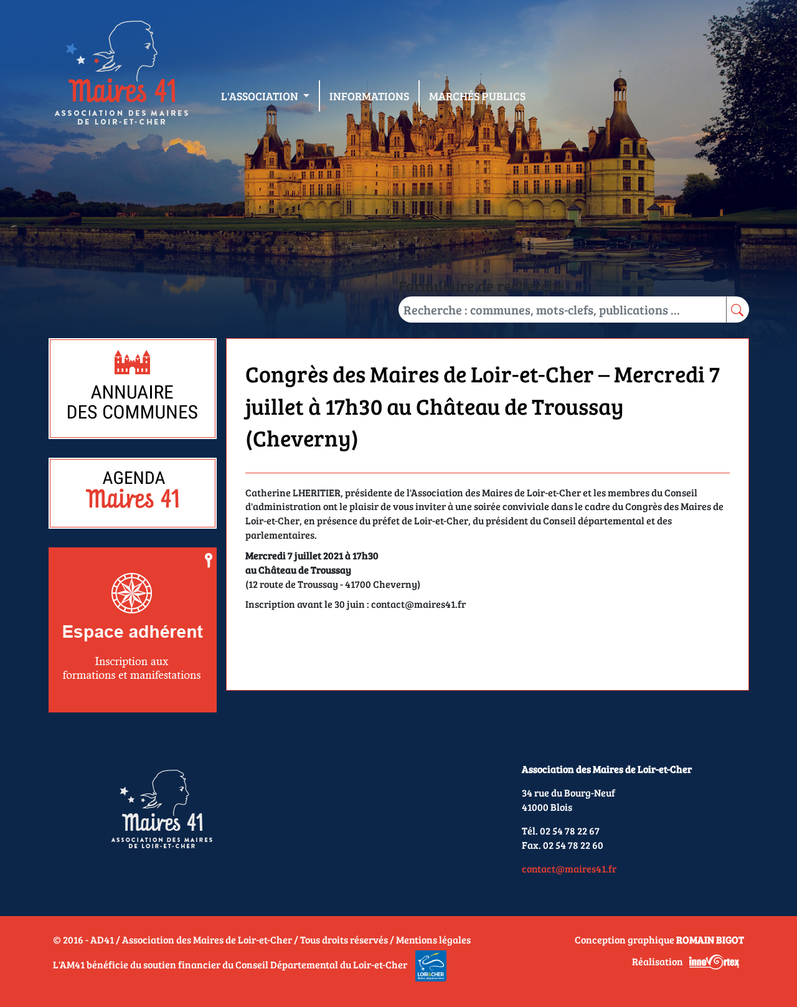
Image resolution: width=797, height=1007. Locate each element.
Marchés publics (477, 95)
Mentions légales (433, 939)
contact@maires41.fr (569, 868)
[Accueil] (121, 75)
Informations (369, 95)
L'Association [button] (261, 95)
